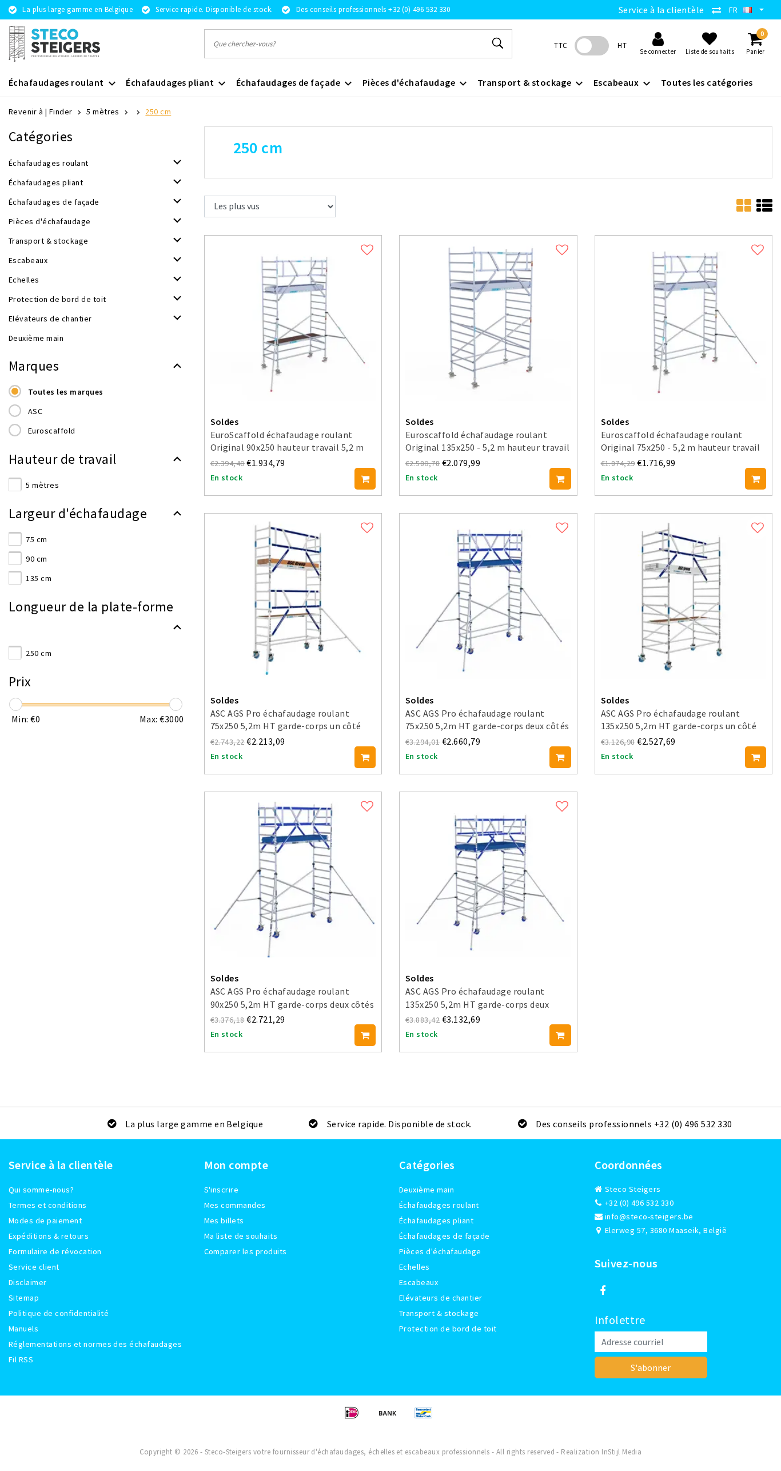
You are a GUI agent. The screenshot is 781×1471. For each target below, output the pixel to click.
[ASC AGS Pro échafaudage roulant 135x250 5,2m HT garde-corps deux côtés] (488, 873)
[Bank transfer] (391, 1418)
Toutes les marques (65, 392)
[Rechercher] (498, 43)
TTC (560, 45)
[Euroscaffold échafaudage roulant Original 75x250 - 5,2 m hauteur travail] (684, 317)
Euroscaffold (51, 431)
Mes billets (224, 1220)
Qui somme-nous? (41, 1189)
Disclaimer (28, 1282)
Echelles (414, 1267)
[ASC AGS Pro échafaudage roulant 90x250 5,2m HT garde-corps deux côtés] (293, 873)
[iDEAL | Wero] (355, 1418)
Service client (34, 1267)
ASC (35, 411)
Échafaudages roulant (439, 1205)
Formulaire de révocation (55, 1251)
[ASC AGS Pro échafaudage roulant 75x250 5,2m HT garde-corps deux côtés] (488, 595)
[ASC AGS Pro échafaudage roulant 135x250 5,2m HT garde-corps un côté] (684, 595)
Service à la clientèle (661, 9)
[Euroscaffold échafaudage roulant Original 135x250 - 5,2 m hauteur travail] (488, 317)
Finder (61, 111)
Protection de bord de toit (447, 1328)
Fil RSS (21, 1359)
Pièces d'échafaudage (440, 1251)
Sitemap (24, 1298)
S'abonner (651, 1367)
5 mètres (102, 111)
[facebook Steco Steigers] (603, 1291)
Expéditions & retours (49, 1236)
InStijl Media (621, 1452)
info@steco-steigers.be (649, 1216)
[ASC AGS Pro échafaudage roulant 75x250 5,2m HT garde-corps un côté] (293, 595)
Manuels (23, 1328)
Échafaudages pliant (436, 1220)
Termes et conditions (48, 1205)
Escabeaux (418, 1282)
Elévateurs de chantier (441, 1298)
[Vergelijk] (719, 9)
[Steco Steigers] (54, 44)
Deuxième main (426, 1189)
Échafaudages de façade (444, 1236)
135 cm (38, 578)
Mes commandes (235, 1205)
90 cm (36, 559)
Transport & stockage (439, 1313)
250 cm (158, 111)
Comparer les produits (245, 1251)
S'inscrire (221, 1189)
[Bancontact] (426, 1418)
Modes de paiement (45, 1220)
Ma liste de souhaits (241, 1236)
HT (622, 45)
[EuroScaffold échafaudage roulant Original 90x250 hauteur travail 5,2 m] (293, 317)
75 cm (36, 539)
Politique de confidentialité (59, 1313)
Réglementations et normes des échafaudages (95, 1344)
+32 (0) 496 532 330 (638, 1203)
